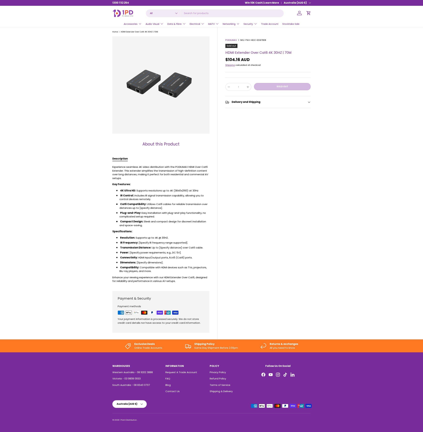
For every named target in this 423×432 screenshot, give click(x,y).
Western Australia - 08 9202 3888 (132, 372)
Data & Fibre (174, 24)
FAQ (167, 378)
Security (248, 24)
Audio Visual (152, 24)
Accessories (130, 24)
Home (115, 32)
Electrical (195, 24)
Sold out (282, 86)
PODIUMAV (231, 40)
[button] (308, 13)
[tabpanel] (160, 224)
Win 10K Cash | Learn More (262, 2)
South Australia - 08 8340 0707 (131, 385)
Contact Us (172, 391)
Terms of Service (220, 385)
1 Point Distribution (128, 420)
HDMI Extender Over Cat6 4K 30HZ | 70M (139, 32)
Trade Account (269, 24)
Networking (229, 24)
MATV (211, 24)
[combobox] (215, 13)
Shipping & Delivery (221, 391)
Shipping (230, 65)
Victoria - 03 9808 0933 (126, 378)
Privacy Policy (218, 372)
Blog (168, 385)
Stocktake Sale (290, 24)
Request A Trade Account (181, 372)
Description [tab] (120, 158)
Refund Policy (218, 378)
